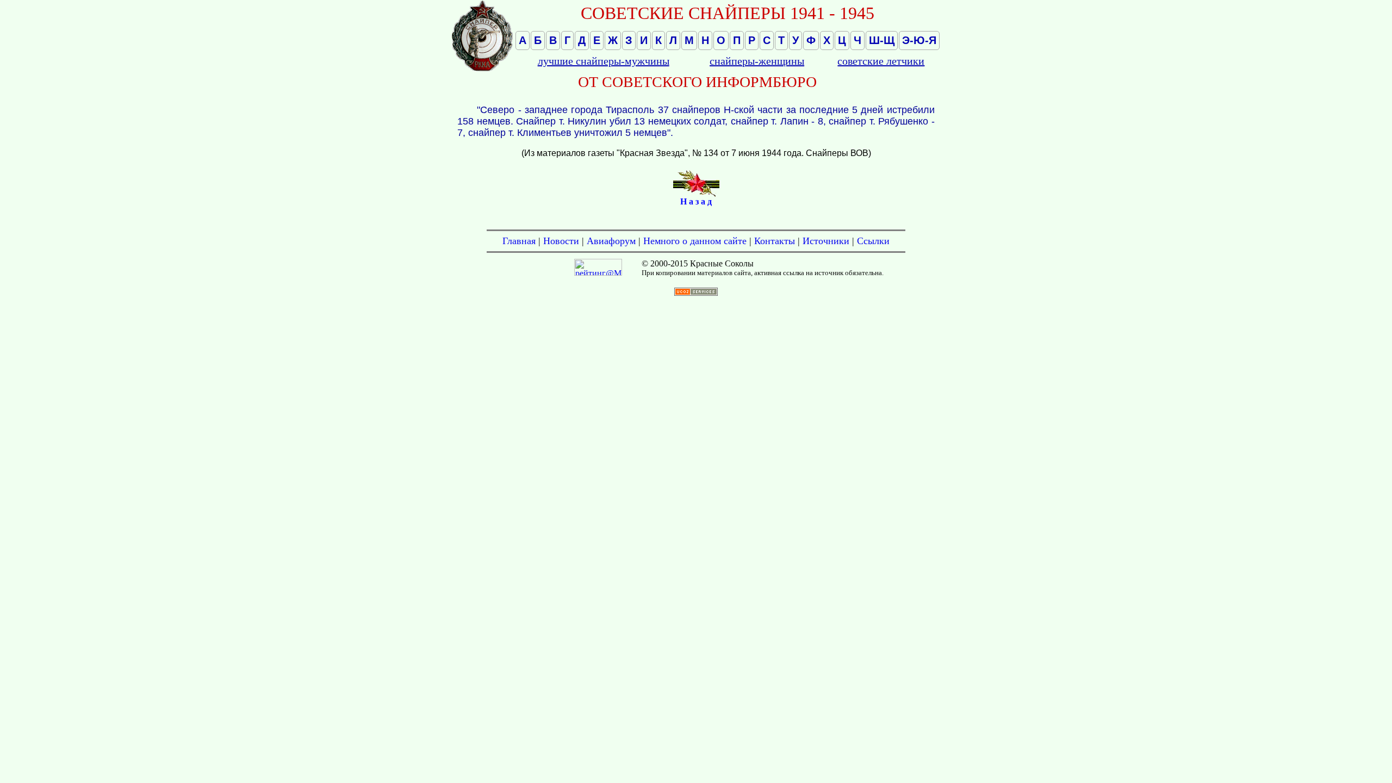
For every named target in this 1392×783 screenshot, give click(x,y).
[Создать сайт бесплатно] (696, 292)
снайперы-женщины (757, 61)
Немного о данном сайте (695, 240)
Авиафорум (611, 240)
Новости (561, 240)
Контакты (774, 240)
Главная (519, 240)
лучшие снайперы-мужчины (603, 61)
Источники (826, 240)
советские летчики (880, 61)
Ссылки (873, 240)
